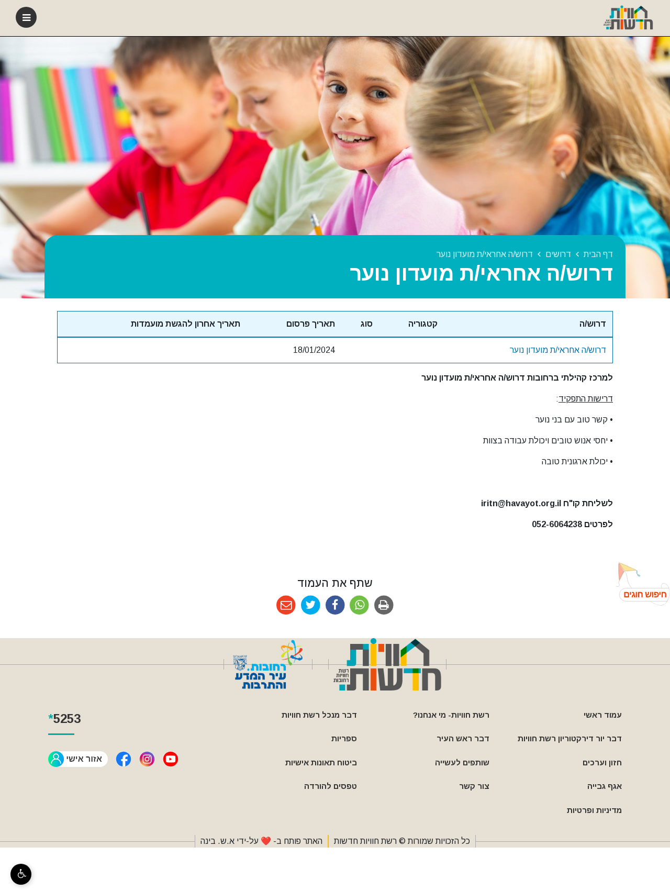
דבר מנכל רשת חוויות (319, 714)
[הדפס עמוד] (384, 605)
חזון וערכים (602, 762)
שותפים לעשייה (462, 762)
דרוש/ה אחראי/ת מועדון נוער (558, 350)
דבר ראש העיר (463, 738)
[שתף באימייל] (286, 605)
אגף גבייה (604, 786)
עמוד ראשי (603, 714)
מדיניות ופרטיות (594, 810)
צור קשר (474, 786)
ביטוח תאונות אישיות (321, 762)
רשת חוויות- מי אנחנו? (451, 714)
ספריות (344, 738)
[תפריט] (26, 17)
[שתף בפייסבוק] (335, 605)
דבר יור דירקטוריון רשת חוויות (570, 738)
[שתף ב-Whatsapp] (359, 605)
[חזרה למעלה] (640, 584)
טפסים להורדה (330, 786)
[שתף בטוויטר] (310, 605)
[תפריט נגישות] (20, 874)
